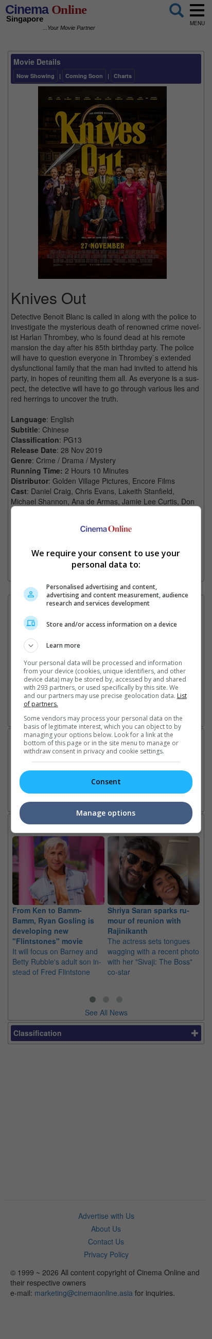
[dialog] (106, 669)
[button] (106, 645)
